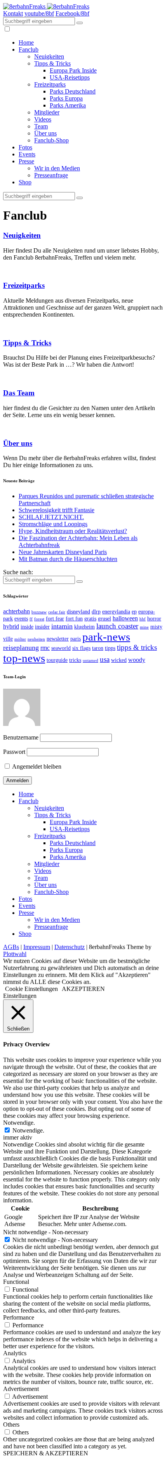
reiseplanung (21, 647)
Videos (42, 119)
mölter (20, 639)
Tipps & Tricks (52, 63)
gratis (90, 619)
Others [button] (11, 1424)
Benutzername (20, 737)
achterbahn (16, 611)
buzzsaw (39, 612)
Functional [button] (16, 1281)
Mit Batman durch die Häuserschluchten (68, 559)
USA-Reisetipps (70, 77)
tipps (110, 648)
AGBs (11, 947)
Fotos (25, 147)
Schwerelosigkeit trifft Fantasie (56, 510)
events (21, 619)
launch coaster (117, 626)
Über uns (45, 133)
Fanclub (28, 49)
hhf (142, 619)
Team (41, 126)
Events (27, 154)
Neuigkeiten (49, 56)
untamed (90, 660)
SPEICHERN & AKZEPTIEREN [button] (45, 1453)
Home (26, 42)
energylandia (116, 612)
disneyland (78, 612)
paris (75, 639)
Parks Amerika (68, 105)
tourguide (57, 660)
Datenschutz (69, 947)
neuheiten (36, 639)
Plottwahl (14, 954)
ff (31, 619)
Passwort (14, 751)
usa (105, 659)
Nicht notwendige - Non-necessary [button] (46, 1232)
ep (134, 612)
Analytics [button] (14, 1353)
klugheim (84, 627)
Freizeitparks (50, 84)
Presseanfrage (51, 175)
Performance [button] (18, 1317)
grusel (104, 619)
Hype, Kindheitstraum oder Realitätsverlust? (73, 531)
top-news (24, 658)
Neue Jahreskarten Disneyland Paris (63, 552)
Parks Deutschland (73, 91)
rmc (45, 647)
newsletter (58, 639)
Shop (25, 182)
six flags (81, 648)
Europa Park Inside (73, 70)
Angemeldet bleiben (36, 766)
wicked (119, 660)
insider (42, 627)
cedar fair (56, 612)
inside (27, 627)
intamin (62, 626)
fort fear (55, 619)
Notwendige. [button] (19, 1122)
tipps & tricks (137, 647)
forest (39, 619)
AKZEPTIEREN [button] (83, 988)
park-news (106, 636)
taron (97, 648)
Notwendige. (28, 1130)
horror (154, 619)
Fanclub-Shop (51, 140)
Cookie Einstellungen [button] (31, 988)
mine (144, 627)
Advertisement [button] (21, 1389)
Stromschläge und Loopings (53, 524)
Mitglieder (46, 112)
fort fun (74, 619)
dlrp (96, 612)
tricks (75, 660)
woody (136, 659)
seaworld (61, 648)
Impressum (36, 947)
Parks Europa (66, 98)
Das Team (19, 393)
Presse (26, 161)
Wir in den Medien (57, 168)
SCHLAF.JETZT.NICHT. (51, 517)
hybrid (11, 626)
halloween (125, 618)
